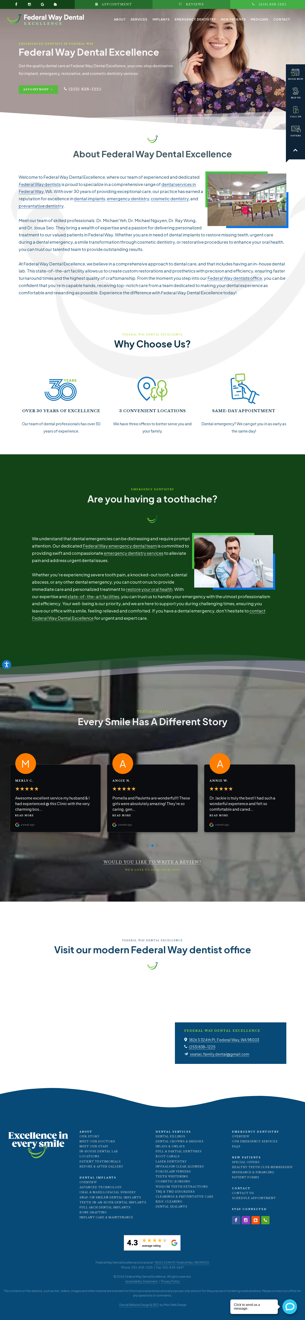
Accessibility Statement (141, 1281)
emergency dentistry (128, 198)
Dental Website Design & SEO (139, 1305)
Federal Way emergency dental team (120, 546)
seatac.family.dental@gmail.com (219, 1054)
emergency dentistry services (133, 553)
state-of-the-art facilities (93, 596)
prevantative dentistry (41, 206)
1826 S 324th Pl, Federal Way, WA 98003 (224, 1039)
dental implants (89, 198)
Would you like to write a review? (152, 862)
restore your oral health (149, 589)
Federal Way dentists (40, 184)
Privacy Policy (170, 1281)
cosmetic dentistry (170, 198)
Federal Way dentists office (234, 278)
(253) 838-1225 (202, 1046)
